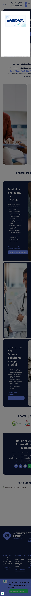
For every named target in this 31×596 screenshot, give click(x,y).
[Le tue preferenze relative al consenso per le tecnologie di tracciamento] (2, 593)
